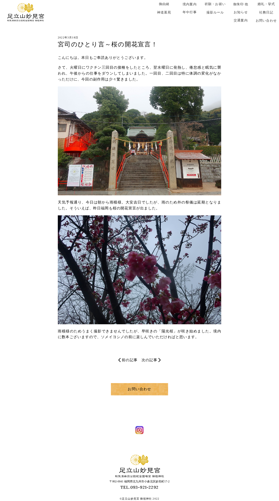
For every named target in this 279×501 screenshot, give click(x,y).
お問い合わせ (266, 20)
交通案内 (241, 20)
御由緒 (164, 4)
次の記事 (149, 360)
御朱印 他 (240, 4)
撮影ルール (215, 12)
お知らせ (241, 12)
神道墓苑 (164, 12)
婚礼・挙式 (266, 4)
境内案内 (190, 4)
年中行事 (190, 12)
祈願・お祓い (215, 4)
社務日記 (266, 12)
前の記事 (129, 360)
